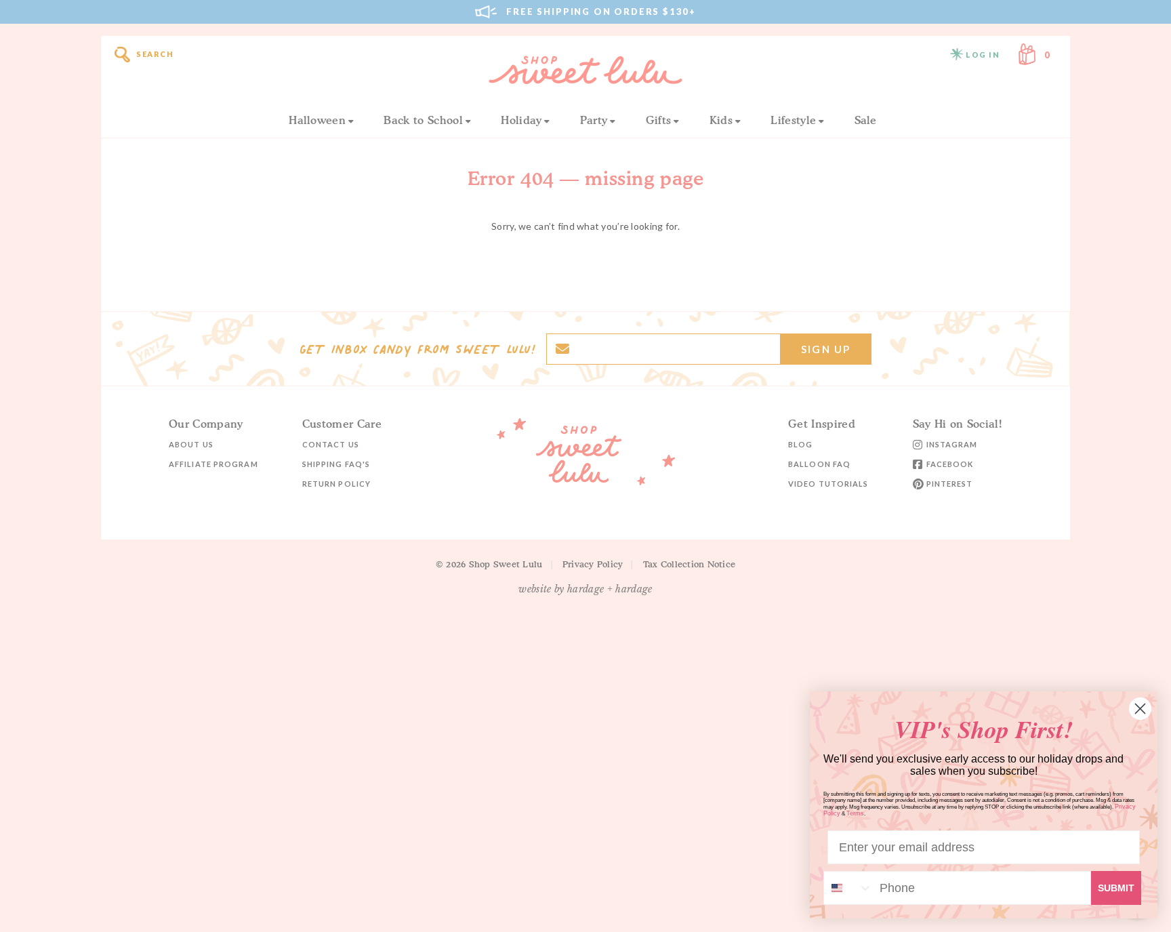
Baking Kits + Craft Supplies (320, 807)
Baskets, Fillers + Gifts (308, 787)
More (488, 549)
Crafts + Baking (291, 679)
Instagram (952, 444)
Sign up (825, 349)
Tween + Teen (514, 541)
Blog (800, 444)
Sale (866, 120)
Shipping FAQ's (336, 464)
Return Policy (336, 483)
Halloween (317, 120)
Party (594, 120)
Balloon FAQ (819, 464)
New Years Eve (515, 552)
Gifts (266, 659)
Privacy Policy (592, 564)
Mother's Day (288, 855)
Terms (855, 813)
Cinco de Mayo (515, 728)
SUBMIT (1116, 888)
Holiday (521, 120)
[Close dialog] (1140, 709)
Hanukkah (280, 552)
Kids (721, 120)
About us (191, 444)
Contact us (330, 444)
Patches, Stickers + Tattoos (326, 541)
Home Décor (282, 767)
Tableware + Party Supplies (318, 748)
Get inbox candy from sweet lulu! (417, 349)
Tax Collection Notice (689, 564)
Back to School (423, 120)
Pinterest (949, 483)
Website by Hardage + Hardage (585, 589)
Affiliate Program (213, 464)
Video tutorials (828, 483)
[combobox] (848, 888)
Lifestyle (793, 120)
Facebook (950, 464)
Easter (270, 728)
